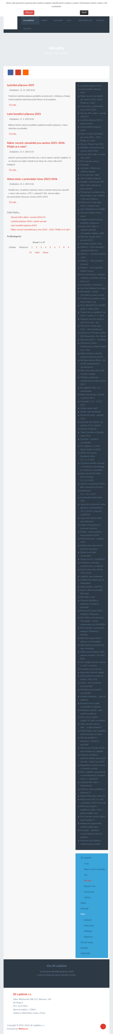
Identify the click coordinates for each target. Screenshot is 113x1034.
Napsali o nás (89, 886)
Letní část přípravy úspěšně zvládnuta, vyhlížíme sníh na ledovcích (92, 278)
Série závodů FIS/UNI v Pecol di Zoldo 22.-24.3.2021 (90, 477)
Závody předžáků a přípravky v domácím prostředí (89, 741)
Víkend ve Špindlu (88, 429)
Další (37, 253)
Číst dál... (13, 105)
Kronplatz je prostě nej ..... (92, 669)
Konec (46, 253)
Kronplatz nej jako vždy (91, 244)
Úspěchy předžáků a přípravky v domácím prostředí (89, 603)
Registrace (88, 937)
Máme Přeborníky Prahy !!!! (92, 796)
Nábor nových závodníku (94, 869)
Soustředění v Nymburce (91, 285)
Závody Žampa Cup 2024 (91, 144)
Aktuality (87, 881)
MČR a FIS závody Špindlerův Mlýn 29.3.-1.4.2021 (88, 456)
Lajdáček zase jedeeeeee (91, 576)
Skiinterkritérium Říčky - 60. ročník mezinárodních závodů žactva (93, 363)
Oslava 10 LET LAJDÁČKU (92, 559)
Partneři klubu (87, 942)
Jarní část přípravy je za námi (93, 288)
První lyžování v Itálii (89, 175)
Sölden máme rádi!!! (89, 408)
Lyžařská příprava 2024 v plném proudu (28, 221)
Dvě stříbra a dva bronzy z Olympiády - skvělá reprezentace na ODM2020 (92, 621)
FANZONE (85, 953)
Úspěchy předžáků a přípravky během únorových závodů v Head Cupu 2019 (93, 758)
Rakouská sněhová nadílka (92, 673)
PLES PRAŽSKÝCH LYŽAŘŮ (92, 209)
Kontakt (84, 948)
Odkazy (87, 898)
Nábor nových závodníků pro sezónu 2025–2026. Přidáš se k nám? (91, 99)
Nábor (83, 903)
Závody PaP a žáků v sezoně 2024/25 (27, 217)
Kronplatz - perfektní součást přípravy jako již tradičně (91, 833)
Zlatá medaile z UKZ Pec (91, 587)
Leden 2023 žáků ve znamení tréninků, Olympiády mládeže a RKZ (92, 229)
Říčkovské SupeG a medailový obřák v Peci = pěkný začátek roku (91, 809)
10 (30, 253)
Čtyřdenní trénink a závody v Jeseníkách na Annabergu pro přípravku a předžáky (92, 466)
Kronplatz (84, 165)
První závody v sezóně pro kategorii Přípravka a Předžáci (92, 631)
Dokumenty (89, 892)
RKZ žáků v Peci (87, 597)
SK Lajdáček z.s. (22, 994)
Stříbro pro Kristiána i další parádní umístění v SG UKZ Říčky (92, 655)
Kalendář (84, 909)
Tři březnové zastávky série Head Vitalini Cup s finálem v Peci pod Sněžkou (92, 195)
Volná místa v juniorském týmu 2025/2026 (32, 179)
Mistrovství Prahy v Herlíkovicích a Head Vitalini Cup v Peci (93, 346)
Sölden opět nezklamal (90, 412)
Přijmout (29, 13)
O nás (86, 864)
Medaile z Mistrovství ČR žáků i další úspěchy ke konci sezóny (91, 185)
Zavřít (84, 13)
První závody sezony (89, 161)
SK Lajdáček (86, 858)
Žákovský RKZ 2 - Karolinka (93, 340)
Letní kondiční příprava (90, 178)
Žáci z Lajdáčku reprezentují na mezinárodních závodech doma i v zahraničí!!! (92, 775)
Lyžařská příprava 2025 (20, 85)
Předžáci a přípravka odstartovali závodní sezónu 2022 (93, 380)
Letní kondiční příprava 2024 (23, 226)
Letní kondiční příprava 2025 (24, 114)
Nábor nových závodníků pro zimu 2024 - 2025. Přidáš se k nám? (40, 230)
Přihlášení (88, 931)
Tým (86, 875)
